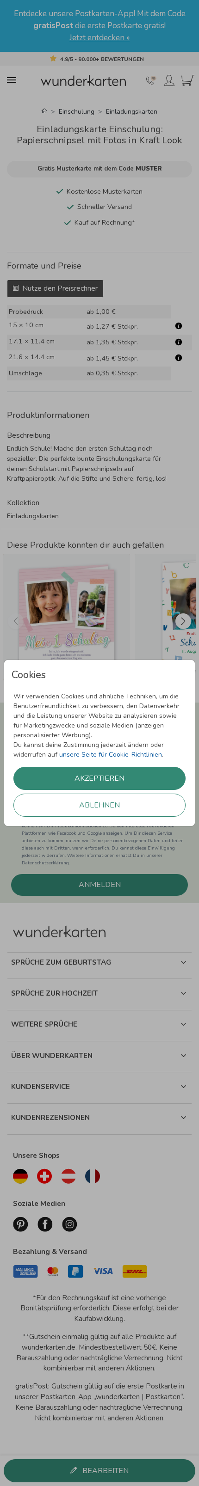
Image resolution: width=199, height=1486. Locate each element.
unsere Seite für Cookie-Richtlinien (110, 754)
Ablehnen (99, 805)
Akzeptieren (99, 778)
